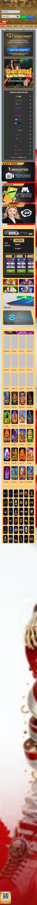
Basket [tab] (17, 244)
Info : (5, 30)
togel (21, 26)
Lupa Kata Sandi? (29, 4)
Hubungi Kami (22, 5)
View (27, 230)
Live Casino (29, 26)
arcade (9, 26)
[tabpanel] (20, 264)
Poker (15, 26)
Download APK (9, 5)
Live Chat (16, 5)
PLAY (10, 271)
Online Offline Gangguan (19, 157)
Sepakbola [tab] (19, 240)
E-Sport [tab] (18, 249)
